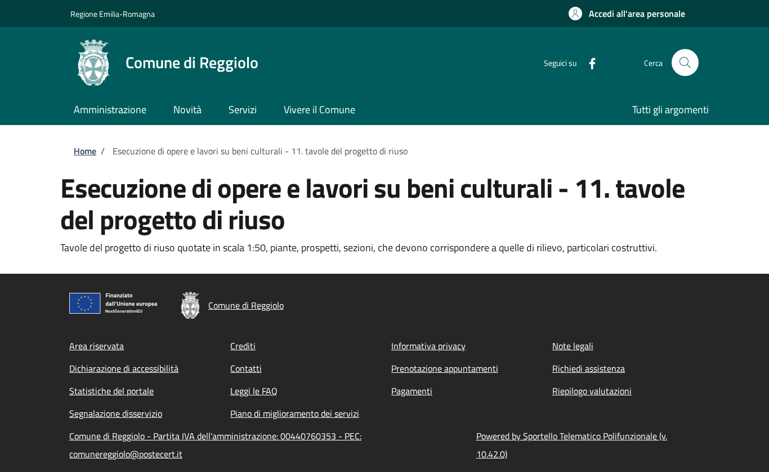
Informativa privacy (428, 346)
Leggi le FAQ (254, 391)
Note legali (572, 346)
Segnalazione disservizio (115, 413)
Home (85, 151)
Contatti (246, 368)
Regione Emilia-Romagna (112, 14)
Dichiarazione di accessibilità (123, 368)
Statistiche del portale (111, 391)
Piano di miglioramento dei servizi (294, 413)
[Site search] (685, 62)
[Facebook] (587, 62)
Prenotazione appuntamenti (444, 368)
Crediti (243, 346)
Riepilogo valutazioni (592, 391)
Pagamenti (411, 391)
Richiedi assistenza (588, 368)
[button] (627, 13)
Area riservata (96, 346)
